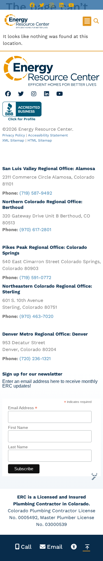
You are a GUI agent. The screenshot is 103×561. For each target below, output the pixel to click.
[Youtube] (71, 5)
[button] (87, 21)
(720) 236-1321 (35, 358)
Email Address (22, 407)
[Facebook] (32, 5)
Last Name (18, 447)
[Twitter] (42, 5)
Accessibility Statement (48, 135)
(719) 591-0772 (35, 277)
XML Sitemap (13, 140)
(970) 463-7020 (36, 316)
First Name (18, 427)
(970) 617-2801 (35, 229)
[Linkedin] (61, 5)
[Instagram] (51, 5)
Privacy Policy (13, 135)
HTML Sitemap (39, 140)
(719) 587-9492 (35, 193)
